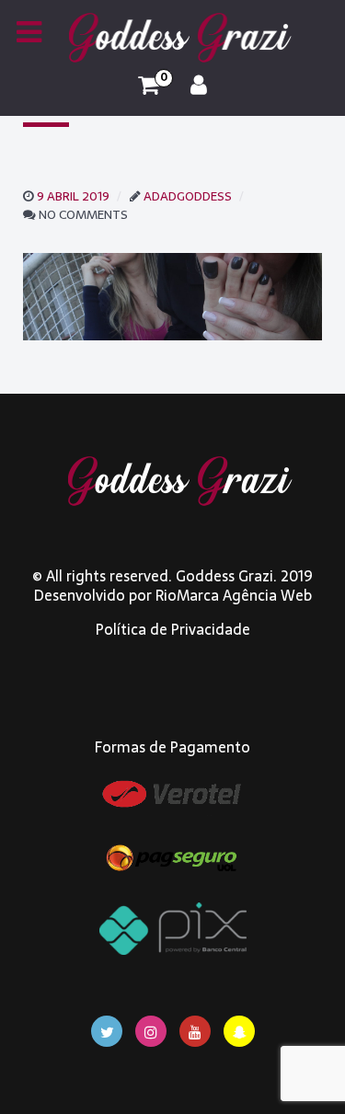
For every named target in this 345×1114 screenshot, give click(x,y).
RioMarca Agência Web (233, 595)
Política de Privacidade (173, 629)
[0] (148, 86)
